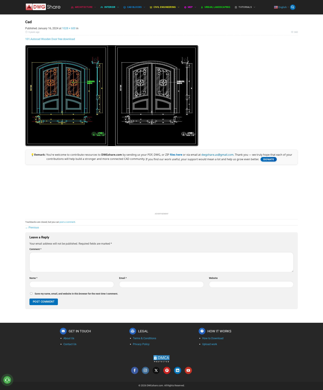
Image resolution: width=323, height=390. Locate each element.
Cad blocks (134, 7)
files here (176, 155)
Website (213, 278)
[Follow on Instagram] (145, 370)
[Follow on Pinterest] (167, 370)
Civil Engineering (165, 7)
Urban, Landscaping (217, 7)
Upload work (209, 344)
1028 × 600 (69, 28)
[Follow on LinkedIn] (177, 370)
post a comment (67, 222)
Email (123, 278)
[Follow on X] (156, 370)
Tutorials (245, 7)
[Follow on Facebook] (134, 370)
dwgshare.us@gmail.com (217, 155)
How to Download (212, 338)
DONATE (268, 159)
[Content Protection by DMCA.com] (161, 359)
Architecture (84, 7)
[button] (292, 7)
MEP (190, 7)
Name (33, 278)
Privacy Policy (141, 344)
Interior (109, 7)
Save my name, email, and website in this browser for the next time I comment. (76, 293)
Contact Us (69, 344)
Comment (35, 249)
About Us (68, 338)
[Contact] (7, 380)
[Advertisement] (161, 188)
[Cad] (111, 95)
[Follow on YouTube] (188, 370)
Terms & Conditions (144, 338)
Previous (32, 227)
